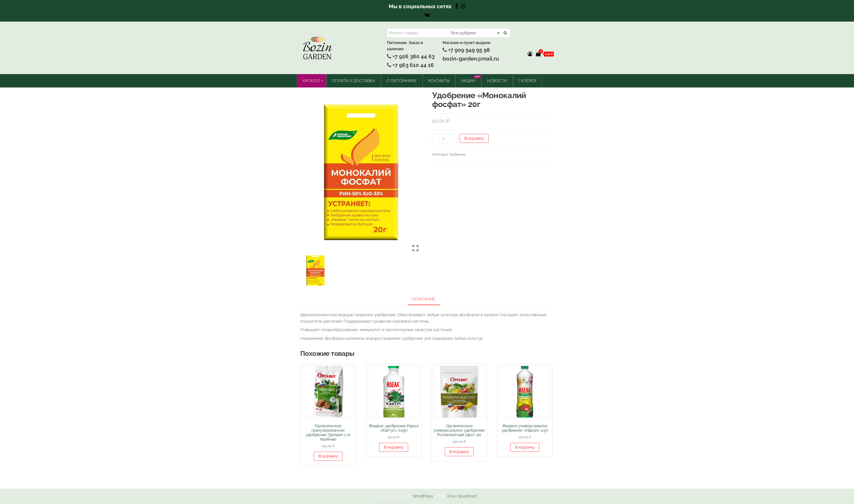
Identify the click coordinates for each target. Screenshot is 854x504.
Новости (497, 80)
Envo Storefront (462, 496)
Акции (470, 79)
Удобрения (457, 154)
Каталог (311, 80)
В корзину (474, 138)
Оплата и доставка (353, 80)
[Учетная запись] (530, 54)
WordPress (423, 496)
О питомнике (402, 80)
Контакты (439, 80)
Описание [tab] (423, 299)
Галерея (527, 80)
